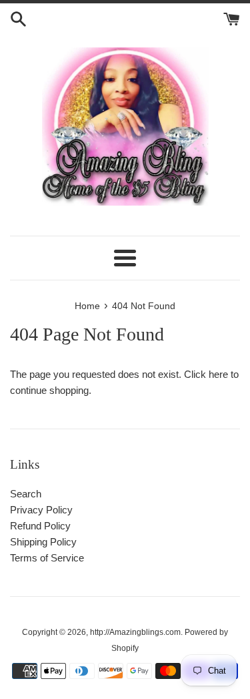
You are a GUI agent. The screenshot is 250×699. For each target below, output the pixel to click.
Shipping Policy (43, 541)
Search (25, 493)
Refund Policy (40, 525)
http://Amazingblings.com (135, 632)
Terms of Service (47, 557)
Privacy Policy (41, 509)
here (218, 374)
